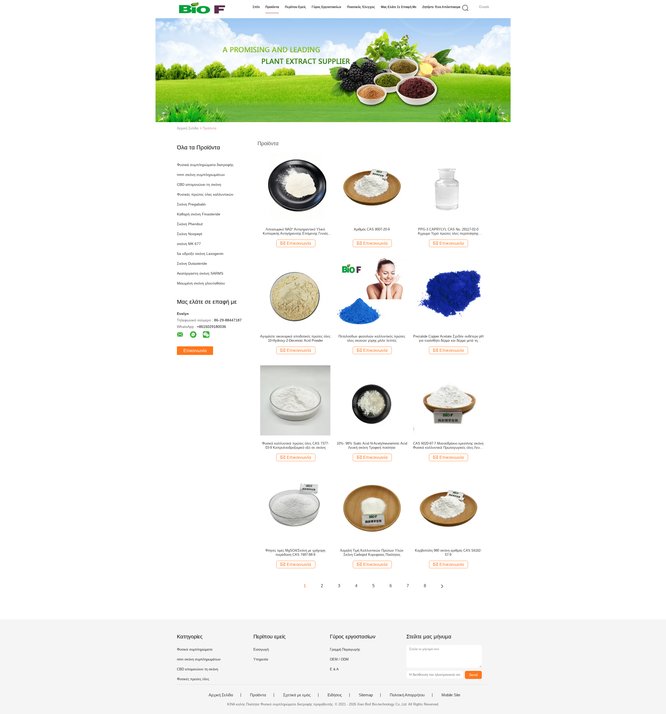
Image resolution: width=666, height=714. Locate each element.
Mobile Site (450, 695)
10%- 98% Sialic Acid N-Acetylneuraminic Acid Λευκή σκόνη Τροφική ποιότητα (372, 445)
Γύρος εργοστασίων (326, 7)
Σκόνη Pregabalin (191, 204)
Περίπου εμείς (295, 7)
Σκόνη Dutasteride (192, 263)
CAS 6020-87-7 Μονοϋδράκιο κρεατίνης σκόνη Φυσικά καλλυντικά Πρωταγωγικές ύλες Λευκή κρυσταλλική (448, 445)
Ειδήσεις (335, 695)
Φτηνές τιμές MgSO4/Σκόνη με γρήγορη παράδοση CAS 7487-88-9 (295, 552)
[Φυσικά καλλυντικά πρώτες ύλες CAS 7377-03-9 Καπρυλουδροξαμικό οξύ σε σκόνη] (295, 400)
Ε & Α (334, 669)
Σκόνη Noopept (189, 234)
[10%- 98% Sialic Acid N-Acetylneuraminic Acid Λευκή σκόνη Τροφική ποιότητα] (372, 400)
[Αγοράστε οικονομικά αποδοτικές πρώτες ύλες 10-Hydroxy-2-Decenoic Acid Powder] (295, 293)
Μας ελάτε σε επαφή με (399, 7)
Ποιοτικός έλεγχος (361, 7)
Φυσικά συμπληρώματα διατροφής (205, 165)
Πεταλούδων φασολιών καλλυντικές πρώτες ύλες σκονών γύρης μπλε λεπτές (371, 338)
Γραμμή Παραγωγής (345, 649)
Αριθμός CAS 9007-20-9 (372, 229)
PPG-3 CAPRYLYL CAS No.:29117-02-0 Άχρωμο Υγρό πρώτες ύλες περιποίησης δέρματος (448, 231)
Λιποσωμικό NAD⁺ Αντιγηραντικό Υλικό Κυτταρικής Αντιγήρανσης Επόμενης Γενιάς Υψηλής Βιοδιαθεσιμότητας (295, 231)
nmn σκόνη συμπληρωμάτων (201, 175)
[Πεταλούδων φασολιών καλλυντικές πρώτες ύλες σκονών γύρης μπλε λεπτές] (372, 293)
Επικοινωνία (195, 350)
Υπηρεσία (260, 659)
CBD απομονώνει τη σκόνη (199, 184)
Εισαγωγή (261, 649)
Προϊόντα (272, 7)
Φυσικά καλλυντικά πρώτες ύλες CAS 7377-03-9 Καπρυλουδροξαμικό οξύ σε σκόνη (295, 445)
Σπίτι (256, 7)
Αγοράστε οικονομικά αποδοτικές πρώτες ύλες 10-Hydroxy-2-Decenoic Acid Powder (295, 338)
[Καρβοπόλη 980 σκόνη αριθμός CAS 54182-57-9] (448, 507)
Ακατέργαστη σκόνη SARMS (200, 273)
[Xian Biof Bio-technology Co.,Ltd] (202, 9)
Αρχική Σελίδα (221, 695)
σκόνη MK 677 (189, 244)
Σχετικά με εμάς (297, 695)
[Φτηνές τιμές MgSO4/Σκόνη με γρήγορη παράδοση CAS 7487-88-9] (295, 507)
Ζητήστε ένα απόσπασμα (441, 7)
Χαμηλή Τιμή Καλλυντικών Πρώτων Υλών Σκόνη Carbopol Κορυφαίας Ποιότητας (372, 552)
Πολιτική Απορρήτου (407, 695)
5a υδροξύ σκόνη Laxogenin (200, 254)
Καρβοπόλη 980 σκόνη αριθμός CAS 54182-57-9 (448, 552)
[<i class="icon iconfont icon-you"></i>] (442, 586)
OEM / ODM (339, 659)
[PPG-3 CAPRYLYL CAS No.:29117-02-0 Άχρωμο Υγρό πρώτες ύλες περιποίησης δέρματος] (448, 186)
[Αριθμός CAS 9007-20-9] (372, 186)
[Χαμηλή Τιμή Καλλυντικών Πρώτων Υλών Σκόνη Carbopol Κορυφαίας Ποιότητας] (372, 507)
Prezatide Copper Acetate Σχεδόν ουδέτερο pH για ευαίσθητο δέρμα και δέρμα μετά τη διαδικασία (448, 338)
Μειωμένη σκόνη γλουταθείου (201, 283)
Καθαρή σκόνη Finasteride (198, 214)
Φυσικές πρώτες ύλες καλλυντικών (205, 194)
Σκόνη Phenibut (190, 224)
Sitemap (366, 695)
